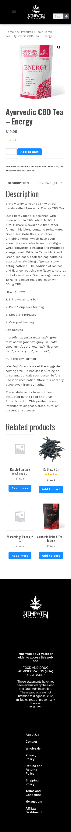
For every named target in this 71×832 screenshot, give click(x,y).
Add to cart (29, 152)
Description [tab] (18, 183)
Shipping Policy (32, 782)
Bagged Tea (19, 171)
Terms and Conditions (33, 792)
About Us (32, 734)
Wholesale (33, 748)
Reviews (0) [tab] (47, 183)
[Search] (66, 16)
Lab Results (14, 330)
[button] (14, 11)
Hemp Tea (53, 167)
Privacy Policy (31, 757)
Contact (31, 741)
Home (10, 32)
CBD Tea (31, 171)
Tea (38, 32)
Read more (20, 488)
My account (34, 801)
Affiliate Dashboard (34, 810)
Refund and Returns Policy (34, 769)
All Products (25, 32)
